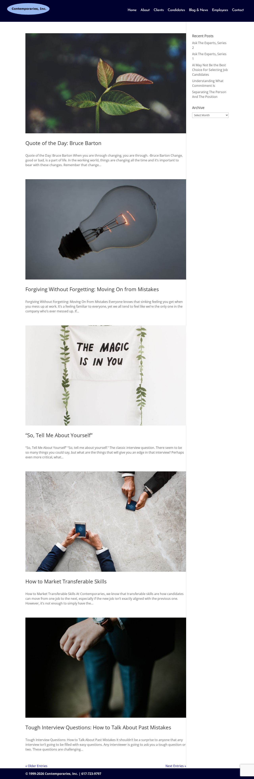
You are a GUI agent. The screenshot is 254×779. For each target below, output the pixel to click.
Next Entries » (175, 766)
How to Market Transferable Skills (66, 581)
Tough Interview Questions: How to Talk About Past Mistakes (98, 727)
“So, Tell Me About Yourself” (58, 435)
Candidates (176, 10)
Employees (220, 10)
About (145, 10)
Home (132, 10)
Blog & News (198, 10)
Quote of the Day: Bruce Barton (63, 143)
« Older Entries (36, 766)
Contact (238, 10)
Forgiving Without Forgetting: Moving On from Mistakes (92, 289)
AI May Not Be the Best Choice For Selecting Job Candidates (210, 70)
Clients (159, 10)
